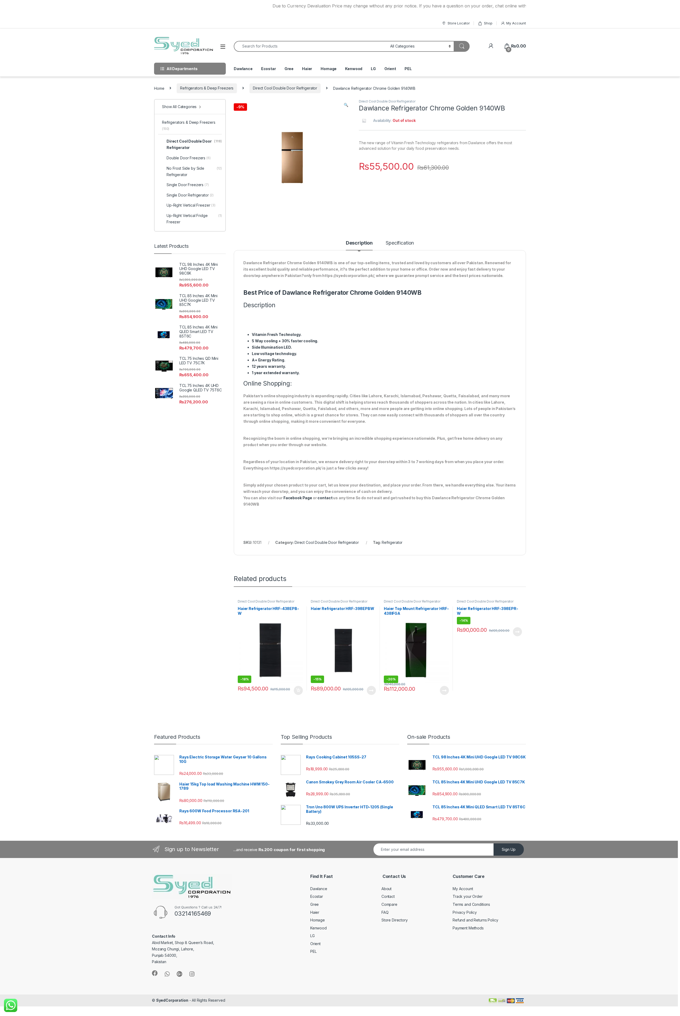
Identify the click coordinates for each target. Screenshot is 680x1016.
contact (324, 498)
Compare (389, 904)
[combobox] (310, 46)
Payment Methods (468, 928)
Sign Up (509, 849)
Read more (371, 690)
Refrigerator (392, 542)
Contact (388, 896)
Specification (400, 243)
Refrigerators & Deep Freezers (206, 88)
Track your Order (468, 896)
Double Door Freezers (189, 158)
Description (359, 243)
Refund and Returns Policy (475, 920)
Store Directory (394, 920)
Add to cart (298, 690)
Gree (289, 68)
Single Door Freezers (188, 184)
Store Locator (459, 23)
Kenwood (353, 68)
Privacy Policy (465, 912)
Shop (488, 23)
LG (373, 68)
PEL (408, 68)
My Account (516, 23)
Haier (307, 68)
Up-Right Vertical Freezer (191, 205)
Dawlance (243, 68)
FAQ (385, 912)
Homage (329, 68)
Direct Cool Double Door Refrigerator (285, 88)
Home (159, 88)
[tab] (359, 245)
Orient (390, 68)
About (386, 888)
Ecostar (268, 68)
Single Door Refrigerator (190, 195)
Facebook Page (297, 498)
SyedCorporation (172, 1000)
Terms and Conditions (471, 904)
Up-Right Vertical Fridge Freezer (194, 218)
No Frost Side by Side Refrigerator (194, 171)
